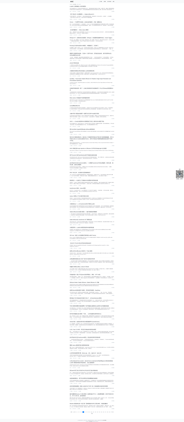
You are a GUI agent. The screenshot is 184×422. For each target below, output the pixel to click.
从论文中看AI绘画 (74, 63)
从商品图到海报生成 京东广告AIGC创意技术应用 (82, 259)
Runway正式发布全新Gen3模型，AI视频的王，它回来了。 (85, 45)
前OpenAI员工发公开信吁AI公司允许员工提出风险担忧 (84, 370)
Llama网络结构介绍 (75, 105)
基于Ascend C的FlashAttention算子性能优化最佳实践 (83, 155)
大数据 (105, 1)
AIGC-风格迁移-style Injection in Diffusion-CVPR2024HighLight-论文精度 (88, 148)
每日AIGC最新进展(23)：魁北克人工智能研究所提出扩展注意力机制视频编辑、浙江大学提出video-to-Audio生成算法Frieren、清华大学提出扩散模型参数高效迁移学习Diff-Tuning (92, 138)
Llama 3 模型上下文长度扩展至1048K (79, 196)
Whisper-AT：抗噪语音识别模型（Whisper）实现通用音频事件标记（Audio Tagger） (91, 37)
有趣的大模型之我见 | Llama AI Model (79, 266)
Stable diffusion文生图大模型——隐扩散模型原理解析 (83, 211)
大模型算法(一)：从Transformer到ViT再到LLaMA (82, 204)
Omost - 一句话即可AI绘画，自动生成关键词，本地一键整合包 (86, 22)
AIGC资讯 (74, 4)
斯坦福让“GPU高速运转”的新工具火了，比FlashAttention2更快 (86, 298)
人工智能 (100, 1)
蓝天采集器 (109, 1)
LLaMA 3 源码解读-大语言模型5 (78, 6)
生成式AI (71, 19)
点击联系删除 (104, 420)
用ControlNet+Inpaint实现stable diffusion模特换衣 (82, 129)
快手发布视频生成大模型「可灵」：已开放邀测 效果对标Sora (85, 313)
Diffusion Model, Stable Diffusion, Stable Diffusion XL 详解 (84, 282)
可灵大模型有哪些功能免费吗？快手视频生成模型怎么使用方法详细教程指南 (89, 306)
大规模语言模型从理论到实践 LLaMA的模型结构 (82, 71)
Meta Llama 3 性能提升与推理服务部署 (80, 98)
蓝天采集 (90, 421)
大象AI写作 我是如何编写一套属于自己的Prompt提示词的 (84, 113)
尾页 (92, 413)
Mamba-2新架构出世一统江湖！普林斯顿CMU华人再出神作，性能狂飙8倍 (89, 403)
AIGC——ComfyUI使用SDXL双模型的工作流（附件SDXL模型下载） (87, 121)
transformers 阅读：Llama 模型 (78, 188)
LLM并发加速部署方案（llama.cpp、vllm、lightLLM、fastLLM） (86, 353)
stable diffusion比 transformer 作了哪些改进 (81, 219)
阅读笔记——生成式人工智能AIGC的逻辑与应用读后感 (84, 180)
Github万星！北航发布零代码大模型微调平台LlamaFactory (85, 321)
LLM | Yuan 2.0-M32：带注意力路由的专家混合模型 (83, 329)
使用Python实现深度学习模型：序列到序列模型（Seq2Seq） (85, 290)
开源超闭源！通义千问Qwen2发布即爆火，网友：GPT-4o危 (85, 274)
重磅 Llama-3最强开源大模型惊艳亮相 (79, 345)
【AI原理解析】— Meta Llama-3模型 (79, 30)
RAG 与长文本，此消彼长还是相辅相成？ (80, 172)
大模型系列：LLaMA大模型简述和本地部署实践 (82, 227)
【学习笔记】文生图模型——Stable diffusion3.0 (82, 14)
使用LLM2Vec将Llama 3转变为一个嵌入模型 (81, 251)
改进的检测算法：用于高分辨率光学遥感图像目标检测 (83, 378)
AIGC (70, 11)
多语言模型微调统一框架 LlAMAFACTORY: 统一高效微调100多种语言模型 (89, 386)
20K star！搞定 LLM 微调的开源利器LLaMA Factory (83, 235)
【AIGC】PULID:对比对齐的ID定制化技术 (80, 243)
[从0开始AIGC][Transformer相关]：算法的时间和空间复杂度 (85, 337)
